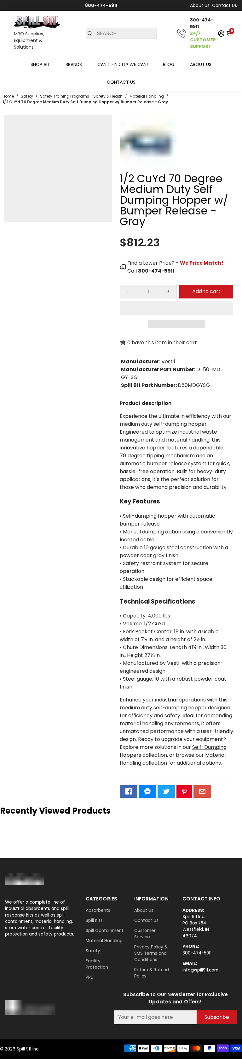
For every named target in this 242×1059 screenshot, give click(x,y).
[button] (176, 308)
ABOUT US (200, 64)
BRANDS (74, 64)
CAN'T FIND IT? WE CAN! (122, 64)
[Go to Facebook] (128, 791)
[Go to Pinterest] (184, 791)
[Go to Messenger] (147, 791)
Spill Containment (105, 931)
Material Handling (104, 941)
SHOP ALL (40, 64)
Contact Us (224, 5)
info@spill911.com (200, 970)
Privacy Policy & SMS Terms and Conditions (151, 953)
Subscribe (217, 1017)
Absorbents (98, 910)
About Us (200, 5)
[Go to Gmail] (202, 791)
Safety (93, 951)
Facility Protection (97, 964)
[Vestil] (148, 170)
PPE (89, 977)
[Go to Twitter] (166, 791)
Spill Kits (94, 921)
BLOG (169, 64)
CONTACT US (121, 82)
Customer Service (145, 934)
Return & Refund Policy (151, 973)
